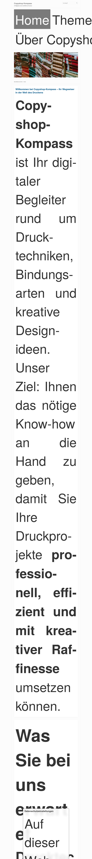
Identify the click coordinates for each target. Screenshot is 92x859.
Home (32, 19)
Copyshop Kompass (23, 3)
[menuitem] (32, 19)
